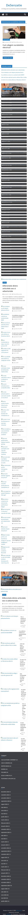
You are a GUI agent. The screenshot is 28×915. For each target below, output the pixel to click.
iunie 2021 (3, 860)
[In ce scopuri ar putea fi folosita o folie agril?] (6, 493)
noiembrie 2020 (5, 879)
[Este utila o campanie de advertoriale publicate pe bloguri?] (6, 503)
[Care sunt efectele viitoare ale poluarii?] (6, 529)
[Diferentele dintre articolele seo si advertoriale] (14, 279)
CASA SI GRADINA (5, 763)
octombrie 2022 (5, 848)
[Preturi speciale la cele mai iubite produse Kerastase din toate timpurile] (6, 559)
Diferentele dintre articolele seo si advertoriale (13, 70)
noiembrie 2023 (5, 829)
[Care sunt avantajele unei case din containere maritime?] (6, 450)
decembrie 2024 (5, 791)
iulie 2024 (3, 807)
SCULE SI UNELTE (6, 39)
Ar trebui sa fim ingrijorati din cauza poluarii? (18, 350)
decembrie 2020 (5, 876)
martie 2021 (4, 866)
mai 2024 (3, 813)
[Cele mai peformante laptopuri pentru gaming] (6, 441)
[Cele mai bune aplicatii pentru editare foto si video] (14, 84)
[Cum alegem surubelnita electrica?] (14, 32)
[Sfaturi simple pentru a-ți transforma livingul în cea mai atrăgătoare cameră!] (6, 539)
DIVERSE (4, 282)
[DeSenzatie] (3, 14)
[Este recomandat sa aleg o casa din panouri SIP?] (6, 343)
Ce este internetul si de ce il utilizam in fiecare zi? (18, 377)
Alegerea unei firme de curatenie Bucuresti (18, 548)
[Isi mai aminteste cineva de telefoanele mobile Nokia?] (6, 369)
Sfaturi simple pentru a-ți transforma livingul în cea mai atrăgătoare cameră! (18, 538)
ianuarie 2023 (4, 845)
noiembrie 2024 (5, 795)
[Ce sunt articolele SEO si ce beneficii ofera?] (6, 386)
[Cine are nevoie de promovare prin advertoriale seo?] (6, 521)
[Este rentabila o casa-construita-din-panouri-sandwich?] (6, 432)
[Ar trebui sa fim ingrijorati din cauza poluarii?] (6, 351)
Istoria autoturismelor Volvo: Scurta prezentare (18, 403)
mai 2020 (3, 898)
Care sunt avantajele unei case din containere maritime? (18, 449)
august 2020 (4, 888)
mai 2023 (3, 838)
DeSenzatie (14, 5)
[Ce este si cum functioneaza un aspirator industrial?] (6, 422)
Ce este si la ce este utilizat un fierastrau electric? (13, 79)
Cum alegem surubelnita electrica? (13, 46)
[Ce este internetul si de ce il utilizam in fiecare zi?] (6, 378)
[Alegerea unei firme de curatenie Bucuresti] (6, 550)
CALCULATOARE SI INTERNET (8, 760)
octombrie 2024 (5, 798)
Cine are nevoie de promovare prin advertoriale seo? (16, 519)
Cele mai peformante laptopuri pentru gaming (18, 440)
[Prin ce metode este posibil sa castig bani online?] (6, 360)
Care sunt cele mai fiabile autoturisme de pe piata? (18, 458)
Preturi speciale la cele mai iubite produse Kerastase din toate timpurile (18, 558)
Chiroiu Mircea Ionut (17, 42)
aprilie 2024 (4, 816)
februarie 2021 (5, 870)
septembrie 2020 (5, 885)
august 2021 (4, 857)
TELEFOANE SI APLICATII (7, 88)
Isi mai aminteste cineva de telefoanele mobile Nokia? (18, 368)
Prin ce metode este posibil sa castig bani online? (17, 359)
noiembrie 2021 (5, 854)
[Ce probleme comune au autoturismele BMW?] (6, 317)
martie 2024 (4, 820)
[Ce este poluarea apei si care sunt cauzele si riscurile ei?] (6, 395)
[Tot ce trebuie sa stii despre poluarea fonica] (6, 309)
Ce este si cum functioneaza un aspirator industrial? (18, 421)
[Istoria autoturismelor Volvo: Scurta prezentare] (6, 404)
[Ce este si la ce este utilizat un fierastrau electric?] (6, 335)
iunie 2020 (3, 895)
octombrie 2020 (5, 882)
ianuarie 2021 (4, 873)
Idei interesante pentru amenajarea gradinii (18, 467)
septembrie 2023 (5, 832)
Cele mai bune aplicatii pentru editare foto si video (14, 77)
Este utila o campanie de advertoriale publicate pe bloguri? (18, 502)
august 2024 (4, 804)
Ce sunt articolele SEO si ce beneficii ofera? (18, 385)
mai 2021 (3, 863)
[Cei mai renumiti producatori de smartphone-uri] (6, 485)
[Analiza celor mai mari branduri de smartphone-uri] (6, 413)
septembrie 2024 (5, 801)
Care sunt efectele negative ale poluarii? (17, 475)
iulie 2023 (3, 835)
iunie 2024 (3, 810)
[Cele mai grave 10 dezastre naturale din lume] (6, 512)
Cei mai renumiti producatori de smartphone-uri (16, 484)
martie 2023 (4, 842)
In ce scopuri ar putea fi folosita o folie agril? (18, 492)
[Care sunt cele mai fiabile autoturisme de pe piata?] (6, 460)
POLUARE (3, 772)
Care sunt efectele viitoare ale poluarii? (18, 528)
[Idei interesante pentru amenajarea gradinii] (6, 468)
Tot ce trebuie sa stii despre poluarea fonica (12, 72)
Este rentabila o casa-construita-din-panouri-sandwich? (18, 431)
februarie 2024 (5, 823)
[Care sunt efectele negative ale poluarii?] (6, 476)
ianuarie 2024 (4, 826)
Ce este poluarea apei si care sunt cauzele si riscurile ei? (18, 394)
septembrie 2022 (5, 851)
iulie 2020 (3, 892)
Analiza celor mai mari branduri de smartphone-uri (18, 412)
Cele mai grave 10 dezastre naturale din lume (19, 510)
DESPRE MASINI (5, 766)
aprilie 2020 (4, 901)
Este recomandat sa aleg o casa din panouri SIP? (18, 342)
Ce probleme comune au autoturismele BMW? (12, 75)
